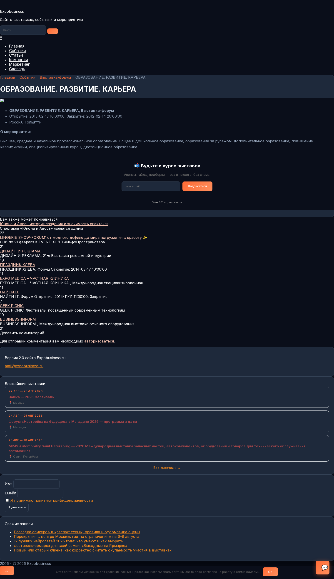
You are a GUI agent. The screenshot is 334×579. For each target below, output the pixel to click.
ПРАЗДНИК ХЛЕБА (17, 264)
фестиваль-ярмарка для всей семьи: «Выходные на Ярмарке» (70, 545)
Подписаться (197, 186)
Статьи (16, 55)
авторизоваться (99, 341)
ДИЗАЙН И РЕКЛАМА (20, 251)
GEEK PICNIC (12, 305)
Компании (18, 60)
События (17, 50)
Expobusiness (12, 11)
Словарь (17, 69)
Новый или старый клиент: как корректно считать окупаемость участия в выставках (93, 550)
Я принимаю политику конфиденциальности (51, 500)
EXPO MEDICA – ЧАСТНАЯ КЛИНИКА (34, 278)
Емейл (10, 493)
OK (270, 572)
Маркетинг (19, 64)
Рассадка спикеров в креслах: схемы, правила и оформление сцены (77, 532)
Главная (17, 46)
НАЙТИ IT (9, 292)
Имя (8, 483)
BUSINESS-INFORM (18, 319)
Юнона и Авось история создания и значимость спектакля (54, 224)
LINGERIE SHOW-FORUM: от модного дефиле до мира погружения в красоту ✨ (73, 237)
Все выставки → (167, 468)
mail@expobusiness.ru (24, 366)
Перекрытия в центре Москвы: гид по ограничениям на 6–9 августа (76, 536)
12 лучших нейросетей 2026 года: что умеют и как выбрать (68, 541)
